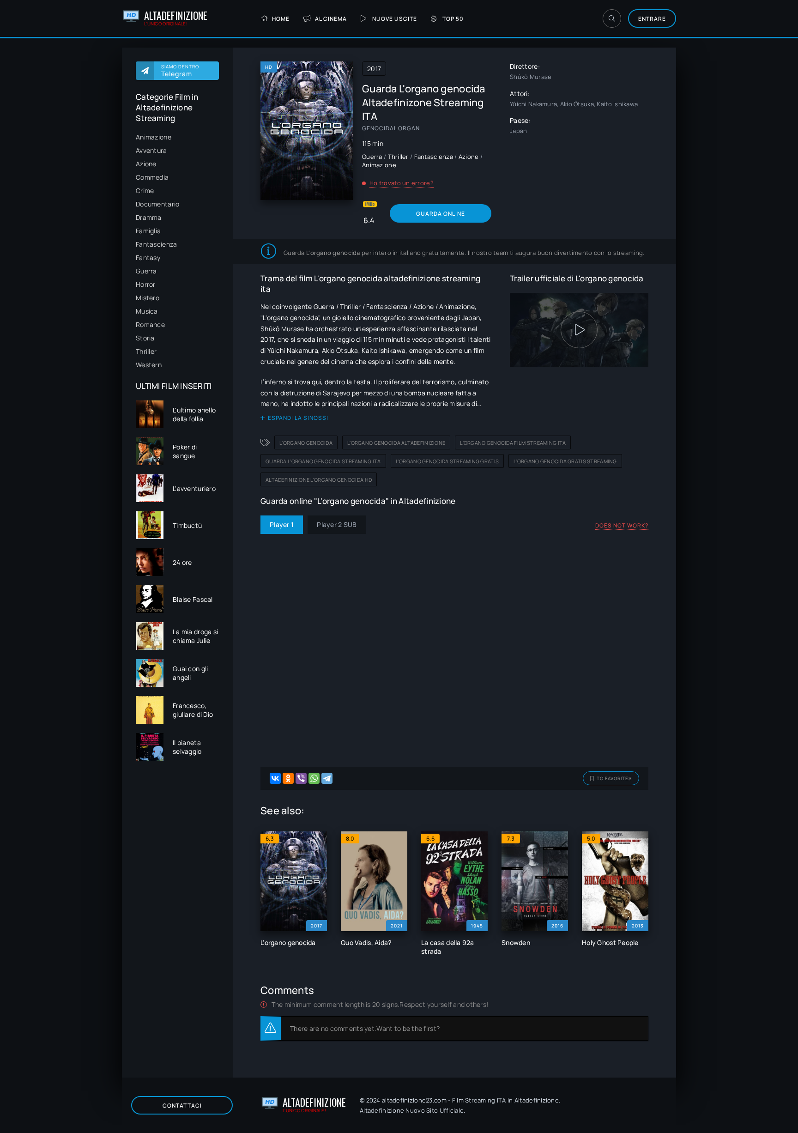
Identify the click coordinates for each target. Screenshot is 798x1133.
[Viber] (301, 778)
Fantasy (148, 257)
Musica (147, 311)
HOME (281, 19)
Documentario (157, 204)
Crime (145, 190)
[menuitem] (177, 137)
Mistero (147, 297)
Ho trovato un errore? (401, 183)
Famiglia (148, 230)
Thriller (146, 351)
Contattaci (182, 1105)
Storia (145, 337)
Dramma (149, 217)
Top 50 (453, 19)
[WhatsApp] (314, 778)
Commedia (152, 177)
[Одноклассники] (288, 778)
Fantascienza (156, 244)
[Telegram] (326, 778)
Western (149, 364)
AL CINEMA (331, 19)
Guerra (146, 271)
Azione (146, 163)
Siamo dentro (180, 70)
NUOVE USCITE (394, 19)
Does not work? (621, 525)
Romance (150, 324)
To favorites (614, 778)
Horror (146, 284)
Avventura (151, 150)
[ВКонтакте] (275, 778)
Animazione (153, 137)
